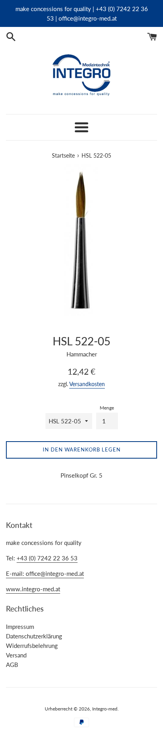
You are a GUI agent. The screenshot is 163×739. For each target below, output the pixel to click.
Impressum (20, 626)
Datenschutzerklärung (34, 636)
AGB (12, 664)
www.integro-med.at (33, 588)
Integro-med (105, 709)
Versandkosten (87, 384)
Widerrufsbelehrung (32, 645)
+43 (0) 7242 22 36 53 (47, 558)
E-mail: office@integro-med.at (45, 573)
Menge (107, 408)
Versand (16, 655)
